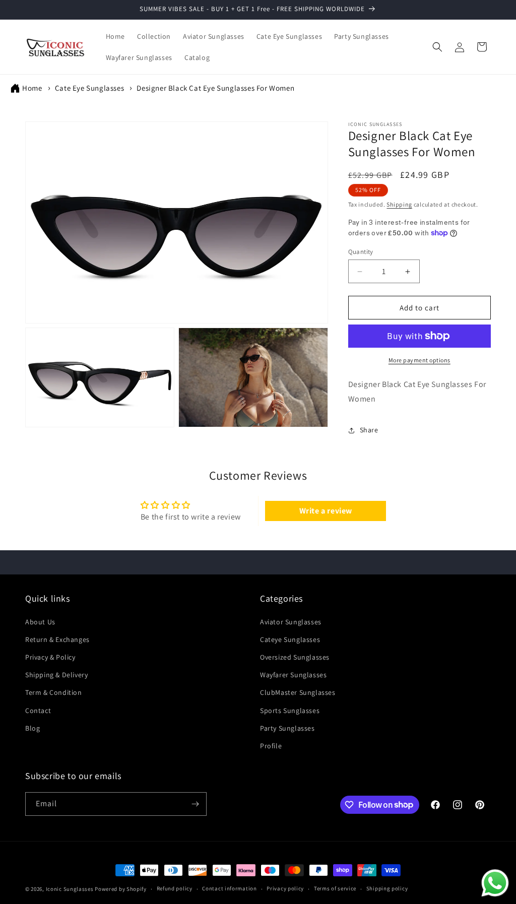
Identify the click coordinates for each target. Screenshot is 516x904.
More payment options (419, 360)
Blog (32, 728)
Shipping (399, 204)
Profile (271, 745)
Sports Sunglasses (289, 710)
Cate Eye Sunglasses (89, 88)
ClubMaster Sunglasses (298, 692)
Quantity (360, 251)
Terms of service (335, 888)
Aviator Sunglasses (290, 621)
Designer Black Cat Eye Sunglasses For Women (215, 88)
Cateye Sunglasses (290, 639)
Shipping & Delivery (56, 674)
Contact (38, 710)
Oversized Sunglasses (295, 657)
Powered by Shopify (121, 888)
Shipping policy (387, 888)
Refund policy (174, 888)
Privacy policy (285, 888)
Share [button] (369, 429)
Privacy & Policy (50, 657)
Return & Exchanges (57, 639)
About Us (40, 621)
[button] (437, 47)
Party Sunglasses (287, 728)
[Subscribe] (195, 804)
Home (32, 88)
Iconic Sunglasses (70, 888)
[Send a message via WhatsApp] (495, 883)
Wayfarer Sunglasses (293, 674)
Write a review (325, 510)
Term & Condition (53, 692)
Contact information (229, 888)
